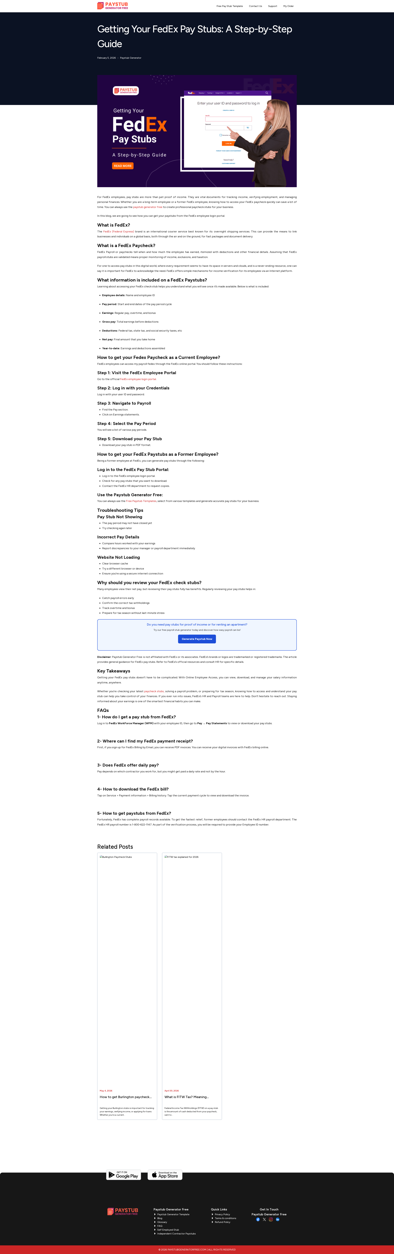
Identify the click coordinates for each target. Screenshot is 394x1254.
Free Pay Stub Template (230, 6)
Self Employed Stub (168, 1229)
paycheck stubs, (154, 691)
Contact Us (255, 6)
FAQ (159, 1225)
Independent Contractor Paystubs (176, 1233)
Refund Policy (222, 1222)
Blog (159, 1218)
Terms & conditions (225, 1218)
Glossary (162, 1222)
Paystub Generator (130, 57)
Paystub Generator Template (173, 1214)
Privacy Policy (222, 1214)
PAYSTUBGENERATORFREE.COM (187, 1249)
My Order (288, 6)
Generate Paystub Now (197, 639)
